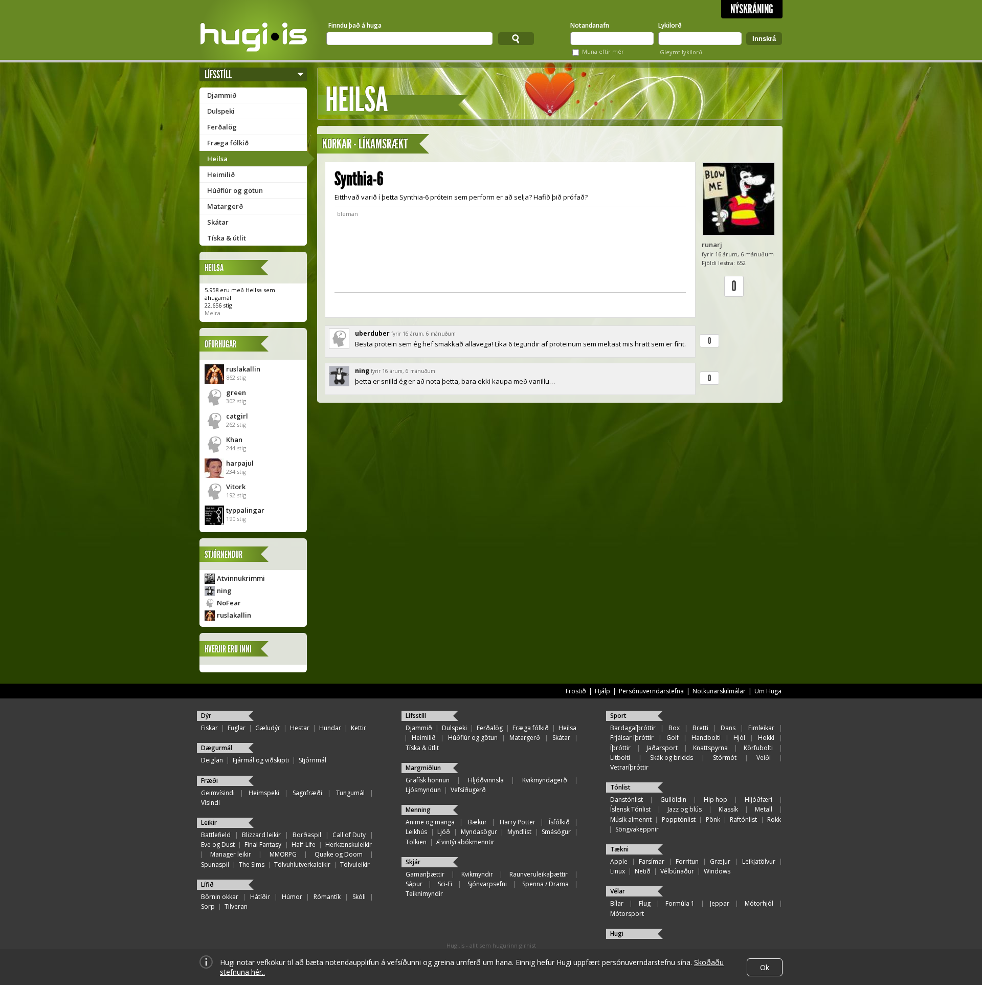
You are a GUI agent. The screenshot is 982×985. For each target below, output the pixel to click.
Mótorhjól (759, 903)
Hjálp (602, 691)
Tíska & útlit (226, 238)
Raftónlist (743, 819)
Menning (418, 809)
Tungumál (350, 793)
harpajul (240, 463)
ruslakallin (243, 369)
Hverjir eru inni (228, 649)
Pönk (713, 819)
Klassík (728, 809)
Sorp (208, 906)
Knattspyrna (710, 747)
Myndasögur (479, 831)
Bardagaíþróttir (633, 728)
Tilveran (236, 906)
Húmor (292, 896)
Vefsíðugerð (468, 789)
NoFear (229, 602)
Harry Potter (517, 822)
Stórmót (724, 757)
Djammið (221, 95)
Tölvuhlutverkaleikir (302, 864)
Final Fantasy (262, 844)
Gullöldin (673, 799)
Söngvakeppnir (637, 829)
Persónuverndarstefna (651, 691)
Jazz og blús (684, 809)
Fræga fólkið (228, 142)
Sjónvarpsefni (487, 884)
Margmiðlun (423, 767)
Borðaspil (307, 834)
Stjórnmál (312, 760)
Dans (728, 728)
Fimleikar (761, 728)
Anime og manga (430, 822)
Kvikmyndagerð (544, 780)
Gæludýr (267, 728)
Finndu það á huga (355, 25)
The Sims (251, 864)
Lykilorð (670, 25)
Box (674, 728)
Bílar (616, 903)
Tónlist (620, 787)
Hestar (299, 728)
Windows (717, 871)
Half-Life (304, 844)
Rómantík (327, 896)
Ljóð (443, 831)
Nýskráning (751, 9)
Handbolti (706, 737)
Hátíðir (260, 896)
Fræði (209, 780)
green (236, 392)
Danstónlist (626, 799)
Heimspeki (264, 793)
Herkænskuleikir (348, 844)
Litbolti (620, 757)
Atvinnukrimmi (241, 578)
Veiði (763, 757)
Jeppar (719, 903)
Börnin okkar (219, 896)
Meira (212, 313)
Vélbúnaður (677, 871)
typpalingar (245, 510)
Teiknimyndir (424, 893)
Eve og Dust (218, 844)
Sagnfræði (307, 793)
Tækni (619, 849)
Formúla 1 (680, 903)
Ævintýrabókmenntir (465, 842)
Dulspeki (221, 111)
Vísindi (210, 802)
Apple (619, 861)
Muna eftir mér (603, 51)
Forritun (687, 861)
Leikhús (416, 831)
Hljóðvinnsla (486, 780)
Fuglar (237, 728)
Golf (672, 737)
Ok (764, 967)
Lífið (207, 884)
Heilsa (217, 158)
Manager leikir (230, 854)
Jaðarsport (662, 747)
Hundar (330, 728)
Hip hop (715, 799)
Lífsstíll (218, 74)
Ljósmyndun (423, 789)
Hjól (739, 737)
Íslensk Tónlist (630, 809)
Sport (618, 715)
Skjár (413, 862)
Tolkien (416, 842)
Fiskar (209, 728)
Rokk (774, 819)
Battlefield (216, 834)
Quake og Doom (339, 854)
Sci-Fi (445, 884)
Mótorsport (627, 913)
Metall (763, 809)
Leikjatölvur (758, 861)
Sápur (414, 884)
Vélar (617, 891)
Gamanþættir (425, 874)
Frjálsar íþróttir (632, 737)
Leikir (209, 822)
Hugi (616, 933)
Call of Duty (349, 834)
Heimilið (221, 174)
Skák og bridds (671, 757)
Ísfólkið (559, 822)
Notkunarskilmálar (719, 691)
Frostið (576, 691)
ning (224, 590)
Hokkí (766, 737)
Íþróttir (620, 747)
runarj (712, 244)
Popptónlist (679, 819)
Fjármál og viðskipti (261, 760)
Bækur (477, 822)
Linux (617, 871)
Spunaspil (215, 864)
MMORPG (283, 854)
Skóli (359, 896)
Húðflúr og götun (235, 190)
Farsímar (651, 861)
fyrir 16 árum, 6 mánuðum (423, 333)
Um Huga (768, 691)
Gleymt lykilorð (681, 52)
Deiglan (212, 760)
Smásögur (556, 831)
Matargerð (225, 206)
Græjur (720, 861)
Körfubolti (758, 747)
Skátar (218, 222)
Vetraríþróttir (629, 767)
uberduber (372, 333)
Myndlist (519, 831)
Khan (234, 439)
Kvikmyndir (477, 874)
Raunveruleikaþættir (538, 874)
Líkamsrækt (383, 144)
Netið (643, 871)
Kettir (358, 728)
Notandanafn (589, 25)
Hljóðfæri (758, 799)
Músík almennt (631, 819)
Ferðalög (222, 127)
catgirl (237, 416)
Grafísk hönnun (428, 780)
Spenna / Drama (545, 884)
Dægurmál (216, 747)
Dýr (206, 715)
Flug (645, 903)
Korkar (336, 144)
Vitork (236, 486)
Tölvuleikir (355, 864)
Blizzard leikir (261, 834)
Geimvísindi (218, 793)
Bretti (700, 728)
